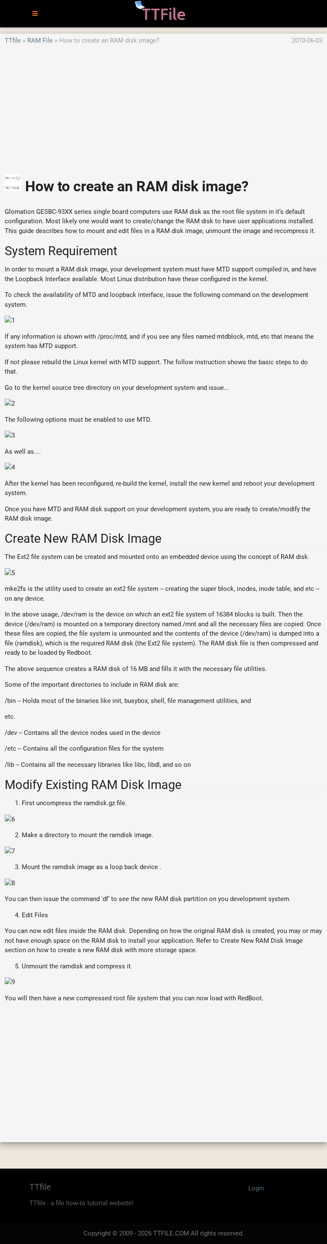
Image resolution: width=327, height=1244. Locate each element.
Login (256, 1188)
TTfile (13, 40)
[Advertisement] (163, 105)
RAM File (40, 40)
